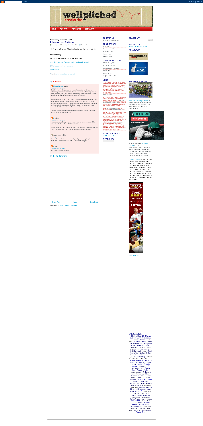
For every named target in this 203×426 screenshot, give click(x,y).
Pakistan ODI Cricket (140, 381)
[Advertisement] (138, 295)
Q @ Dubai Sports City (109, 76)
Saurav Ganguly (146, 399)
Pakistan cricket (69, 74)
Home (53, 29)
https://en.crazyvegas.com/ (115, 122)
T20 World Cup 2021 (109, 63)
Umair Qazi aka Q (109, 135)
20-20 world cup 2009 (143, 338)
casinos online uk (117, 88)
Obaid (139, 378)
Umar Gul (142, 408)
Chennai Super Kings (138, 347)
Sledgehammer (136, 406)
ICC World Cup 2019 (109, 65)
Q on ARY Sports (108, 51)
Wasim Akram (147, 410)
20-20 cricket (136, 336)
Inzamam (142, 366)
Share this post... (55, 69)
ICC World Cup (139, 357)
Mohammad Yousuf (137, 376)
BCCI (148, 345)
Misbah (146, 370)
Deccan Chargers (144, 349)
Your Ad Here (134, 256)
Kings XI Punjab (137, 368)
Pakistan (133, 380)
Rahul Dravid (147, 391)
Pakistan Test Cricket (137, 383)
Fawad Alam (134, 355)
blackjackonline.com (117, 109)
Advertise (76, 29)
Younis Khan (140, 412)
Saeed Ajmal (136, 397)
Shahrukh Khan (147, 401)
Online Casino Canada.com (111, 102)
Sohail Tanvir (147, 406)
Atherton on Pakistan (62, 42)
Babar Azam (137, 343)
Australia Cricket (140, 342)
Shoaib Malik (144, 405)
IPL (148, 366)
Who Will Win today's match (138, 101)
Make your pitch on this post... (62, 66)
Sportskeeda (107, 54)
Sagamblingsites (135, 159)
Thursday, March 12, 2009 (58, 88)
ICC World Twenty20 (141, 359)
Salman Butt (146, 397)
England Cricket (145, 353)
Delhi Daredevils (135, 351)
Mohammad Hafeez (142, 374)
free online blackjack (112, 108)
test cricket (134, 408)
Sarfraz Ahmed (135, 399)
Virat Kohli (136, 410)
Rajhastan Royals (138, 393)
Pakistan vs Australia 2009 (141, 384)
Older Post (94, 202)
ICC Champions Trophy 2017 (111, 68)
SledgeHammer (58, 86)
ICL (144, 362)
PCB (137, 391)
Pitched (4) (84, 45)
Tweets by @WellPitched (138, 46)
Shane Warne (138, 403)
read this (121, 100)
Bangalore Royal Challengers (141, 344)
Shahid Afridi (106, 70)
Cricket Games (107, 94)
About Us (64, 29)
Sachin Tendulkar (143, 395)
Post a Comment (59, 156)
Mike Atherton (60, 74)
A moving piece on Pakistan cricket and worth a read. (69, 62)
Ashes (142, 340)
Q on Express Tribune (109, 49)
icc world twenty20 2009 (141, 361)
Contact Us (90, 29)
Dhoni (144, 351)
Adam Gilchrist (135, 340)
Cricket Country (107, 56)
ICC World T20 (107, 73)
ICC (140, 355)
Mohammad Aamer (136, 372)
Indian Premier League (141, 365)
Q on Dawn (106, 46)
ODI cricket (146, 378)
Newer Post (55, 202)
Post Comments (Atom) (68, 205)
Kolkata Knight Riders (140, 369)
